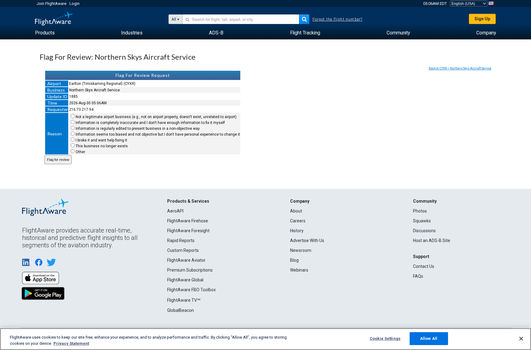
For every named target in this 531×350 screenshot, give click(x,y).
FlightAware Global (185, 279)
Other (80, 152)
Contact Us (423, 266)
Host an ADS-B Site (431, 240)
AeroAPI (175, 211)
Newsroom (300, 250)
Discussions (424, 230)
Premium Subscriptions (190, 270)
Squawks (422, 220)
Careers (297, 220)
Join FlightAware (51, 3)
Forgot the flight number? (338, 19)
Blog (294, 260)
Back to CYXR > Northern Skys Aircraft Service (460, 68)
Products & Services (188, 201)
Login (74, 3)
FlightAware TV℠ (183, 300)
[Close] (521, 338)
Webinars (299, 270)
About (296, 211)
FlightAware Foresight (188, 230)
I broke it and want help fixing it (101, 140)
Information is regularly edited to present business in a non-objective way (138, 128)
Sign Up (482, 18)
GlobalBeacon (180, 310)
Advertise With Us (307, 240)
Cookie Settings (385, 338)
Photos (420, 211)
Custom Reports (183, 250)
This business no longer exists (102, 146)
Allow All (428, 338)
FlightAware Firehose (187, 220)
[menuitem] (44, 32)
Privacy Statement (71, 343)
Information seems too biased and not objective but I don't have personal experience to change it (158, 134)
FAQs (418, 276)
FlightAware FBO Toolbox (191, 289)
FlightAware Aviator (186, 260)
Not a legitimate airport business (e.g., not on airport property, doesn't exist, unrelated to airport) (156, 117)
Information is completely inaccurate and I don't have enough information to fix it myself (150, 123)
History (297, 230)
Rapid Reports (181, 240)
